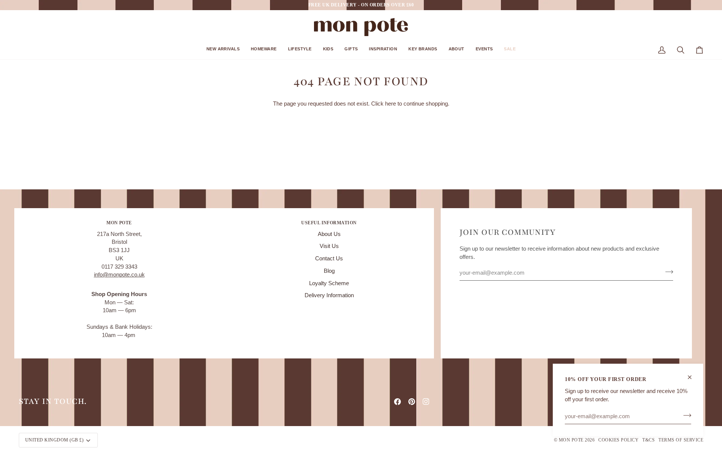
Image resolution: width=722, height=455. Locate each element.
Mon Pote (571, 440)
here (390, 104)
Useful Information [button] (329, 222)
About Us (329, 234)
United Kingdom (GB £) (54, 440)
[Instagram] (426, 401)
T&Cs (648, 440)
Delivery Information (329, 295)
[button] (223, 51)
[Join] (685, 415)
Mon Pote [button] (119, 222)
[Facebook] (397, 401)
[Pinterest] (411, 401)
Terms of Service (680, 440)
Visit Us (329, 246)
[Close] (693, 377)
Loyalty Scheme (329, 283)
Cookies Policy (618, 440)
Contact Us (329, 258)
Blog (329, 271)
